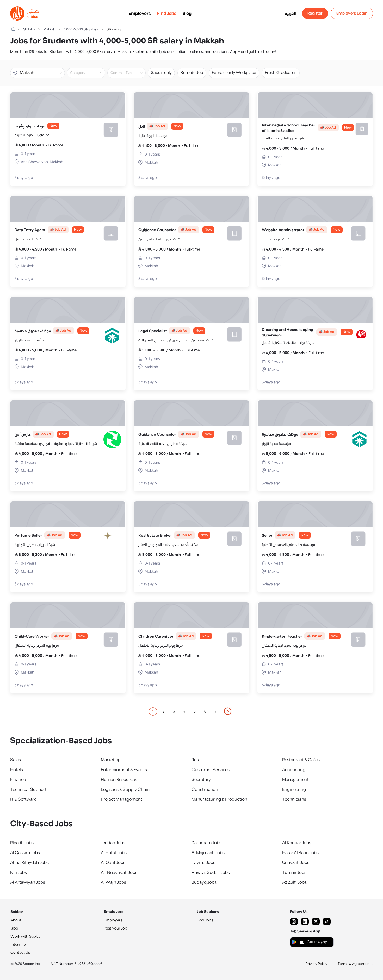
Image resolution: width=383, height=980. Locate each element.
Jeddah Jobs (113, 843)
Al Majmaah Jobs (208, 852)
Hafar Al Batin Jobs (300, 852)
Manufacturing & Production (219, 799)
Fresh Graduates (280, 72)
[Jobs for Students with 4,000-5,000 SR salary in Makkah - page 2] (228, 711)
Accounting (293, 769)
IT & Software (23, 799)
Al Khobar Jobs (296, 843)
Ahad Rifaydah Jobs (29, 862)
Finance (18, 779)
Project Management (121, 799)
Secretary (201, 779)
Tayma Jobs (203, 862)
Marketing (111, 760)
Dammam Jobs (206, 843)
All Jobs (29, 29)
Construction (204, 789)
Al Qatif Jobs (113, 862)
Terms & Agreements (355, 964)
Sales (15, 760)
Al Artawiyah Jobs (27, 882)
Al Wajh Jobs (113, 882)
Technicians (294, 799)
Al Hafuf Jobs (114, 852)
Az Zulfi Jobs (294, 882)
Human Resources (119, 779)
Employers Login (352, 13)
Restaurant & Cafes (301, 760)
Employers (139, 13)
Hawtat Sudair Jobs (210, 872)
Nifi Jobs (18, 872)
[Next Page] (228, 711)
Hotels (16, 769)
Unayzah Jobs (295, 862)
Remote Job (192, 72)
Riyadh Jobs (22, 843)
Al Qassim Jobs (25, 852)
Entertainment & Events (124, 769)
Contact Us (20, 952)
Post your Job (115, 928)
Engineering (294, 789)
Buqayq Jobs (204, 882)
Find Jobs (166, 13)
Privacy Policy (316, 964)
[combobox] (90, 73)
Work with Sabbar (26, 936)
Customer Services (210, 769)
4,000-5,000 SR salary (81, 29)
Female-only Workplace (234, 72)
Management (295, 779)
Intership (18, 944)
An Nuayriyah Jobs (119, 872)
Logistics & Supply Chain (125, 789)
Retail (196, 760)
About (15, 920)
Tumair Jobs (294, 872)
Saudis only (161, 72)
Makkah (49, 29)
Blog (187, 13)
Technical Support (28, 789)
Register (315, 13)
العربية (290, 13)
